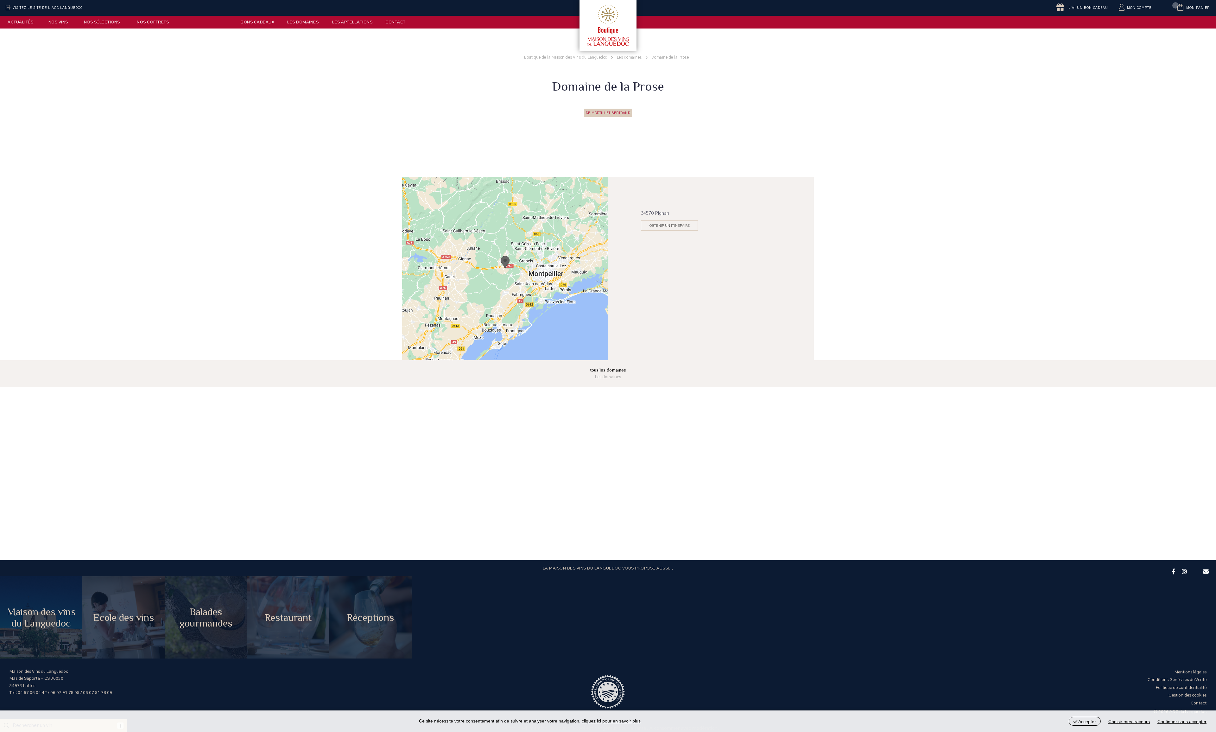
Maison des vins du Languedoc (41, 617)
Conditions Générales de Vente (1177, 680)
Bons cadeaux (257, 22)
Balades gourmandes (206, 617)
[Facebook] (1172, 571)
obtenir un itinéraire (669, 225)
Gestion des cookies (1187, 695)
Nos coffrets (153, 22)
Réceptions (370, 617)
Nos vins (58, 22)
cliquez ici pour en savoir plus (611, 720)
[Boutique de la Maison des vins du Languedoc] (608, 25)
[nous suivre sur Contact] (1205, 571)
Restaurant (288, 617)
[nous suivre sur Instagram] (1183, 571)
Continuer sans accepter (1181, 721)
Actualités (20, 22)
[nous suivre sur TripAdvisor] (1194, 567)
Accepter (1086, 721)
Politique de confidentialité (1181, 687)
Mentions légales (1190, 672)
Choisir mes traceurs (1129, 721)
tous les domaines (608, 373)
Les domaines (303, 22)
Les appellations (352, 22)
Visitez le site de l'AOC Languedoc (48, 8)
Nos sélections (102, 22)
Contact (395, 22)
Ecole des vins (123, 617)
